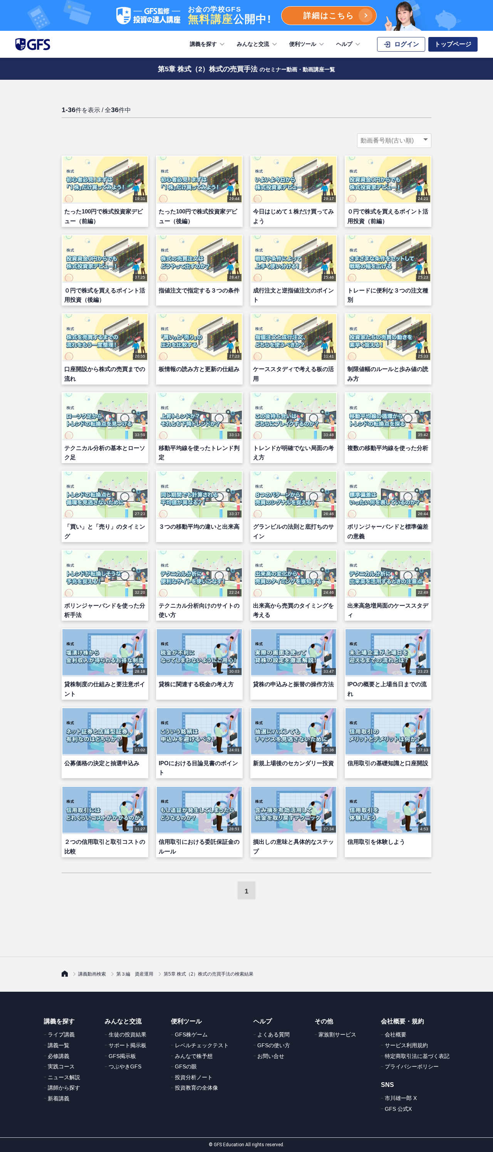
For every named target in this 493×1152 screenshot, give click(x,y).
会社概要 (395, 1034)
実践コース (61, 1066)
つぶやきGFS (125, 1066)
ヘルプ (344, 44)
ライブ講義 (61, 1034)
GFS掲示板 (122, 1056)
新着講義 (58, 1098)
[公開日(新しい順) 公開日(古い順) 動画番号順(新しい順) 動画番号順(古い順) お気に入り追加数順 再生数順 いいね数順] (394, 140)
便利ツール (302, 44)
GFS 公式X (398, 1109)
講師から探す (64, 1088)
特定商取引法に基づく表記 (417, 1056)
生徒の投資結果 (127, 1034)
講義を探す (203, 44)
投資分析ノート (194, 1077)
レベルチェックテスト (202, 1045)
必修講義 (58, 1056)
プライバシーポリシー (412, 1066)
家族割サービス (337, 1034)
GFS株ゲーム (191, 1034)
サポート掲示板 (127, 1045)
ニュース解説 (64, 1077)
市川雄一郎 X (401, 1098)
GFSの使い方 (273, 1045)
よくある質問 (273, 1034)
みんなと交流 (253, 44)
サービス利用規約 (406, 1045)
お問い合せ (270, 1056)
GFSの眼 (186, 1066)
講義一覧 (58, 1045)
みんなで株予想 (194, 1056)
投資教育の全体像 (196, 1088)
